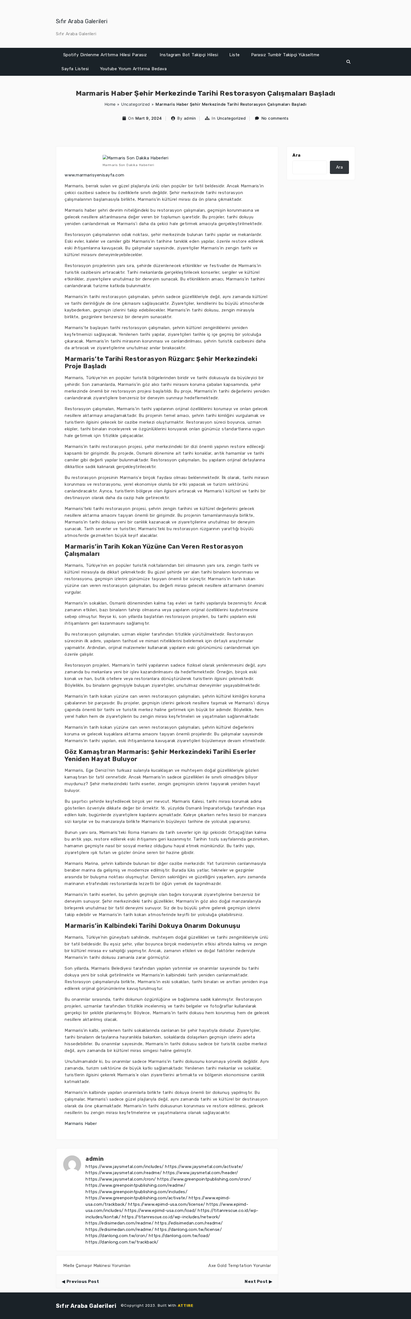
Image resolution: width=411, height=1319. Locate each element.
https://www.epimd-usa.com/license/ (166, 1204)
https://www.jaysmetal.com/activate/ (204, 1166)
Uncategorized (135, 104)
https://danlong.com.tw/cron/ (116, 1235)
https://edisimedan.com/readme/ (119, 1223)
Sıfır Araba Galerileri (82, 21)
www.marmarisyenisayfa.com (94, 175)
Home (110, 104)
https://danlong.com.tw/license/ (188, 1229)
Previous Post (83, 1281)
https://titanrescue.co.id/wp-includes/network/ (171, 1216)
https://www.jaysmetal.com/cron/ (121, 1179)
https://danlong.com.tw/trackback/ (122, 1242)
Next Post (256, 1281)
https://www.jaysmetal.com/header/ (200, 1172)
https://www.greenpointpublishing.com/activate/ (136, 1197)
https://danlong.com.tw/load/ (179, 1235)
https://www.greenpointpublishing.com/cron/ (204, 1179)
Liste (234, 54)
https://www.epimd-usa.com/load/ (161, 1210)
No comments (275, 118)
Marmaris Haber (81, 1123)
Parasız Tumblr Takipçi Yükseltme (285, 54)
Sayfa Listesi (75, 68)
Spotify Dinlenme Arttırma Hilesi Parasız (105, 54)
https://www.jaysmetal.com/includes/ (125, 1166)
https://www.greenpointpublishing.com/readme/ (135, 1185)
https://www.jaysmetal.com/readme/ (124, 1172)
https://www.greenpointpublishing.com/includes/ (136, 1191)
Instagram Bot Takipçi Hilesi (189, 54)
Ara (296, 155)
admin (190, 118)
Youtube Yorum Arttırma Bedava (133, 68)
